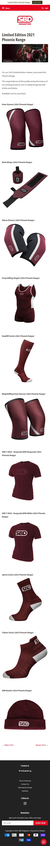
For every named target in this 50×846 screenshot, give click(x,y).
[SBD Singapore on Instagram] (25, 804)
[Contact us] (44, 842)
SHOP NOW (37, 2)
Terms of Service (25, 781)
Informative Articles (25, 787)
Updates (25, 791)
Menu (7, 8)
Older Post (8, 745)
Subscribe (41, 823)
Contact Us (25, 784)
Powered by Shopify (37, 831)
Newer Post (41, 745)
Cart (46, 8)
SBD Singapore (24, 831)
